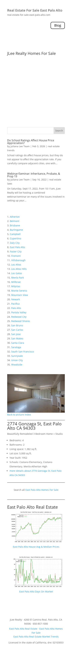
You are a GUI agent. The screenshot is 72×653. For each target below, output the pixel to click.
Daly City (15, 242)
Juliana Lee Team (20, 146)
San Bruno (17, 325)
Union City (17, 360)
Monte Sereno (19, 290)
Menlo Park (17, 277)
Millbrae (16, 282)
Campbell (15, 234)
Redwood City (18, 316)
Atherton (15, 216)
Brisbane (15, 225)
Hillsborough (18, 260)
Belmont (14, 221)
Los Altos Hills (19, 268)
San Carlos (17, 329)
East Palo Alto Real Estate (32, 507)
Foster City (16, 251)
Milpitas (15, 286)
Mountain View (19, 295)
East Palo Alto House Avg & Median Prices (36, 546)
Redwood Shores (20, 321)
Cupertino (15, 238)
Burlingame (16, 229)
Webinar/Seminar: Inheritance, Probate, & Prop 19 (33, 175)
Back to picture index (19, 414)
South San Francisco (22, 351)
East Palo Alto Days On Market (36, 591)
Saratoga (16, 347)
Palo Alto (16, 308)
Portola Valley (18, 312)
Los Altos (16, 264)
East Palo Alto (17, 247)
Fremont (16, 255)
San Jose (16, 334)
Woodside (16, 364)
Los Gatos (16, 273)
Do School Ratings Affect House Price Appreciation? (30, 141)
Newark (15, 299)
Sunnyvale (17, 355)
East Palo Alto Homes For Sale (41, 489)
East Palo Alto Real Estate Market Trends (36, 636)
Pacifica (15, 303)
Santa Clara (17, 342)
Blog (57, 25)
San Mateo (17, 338)
